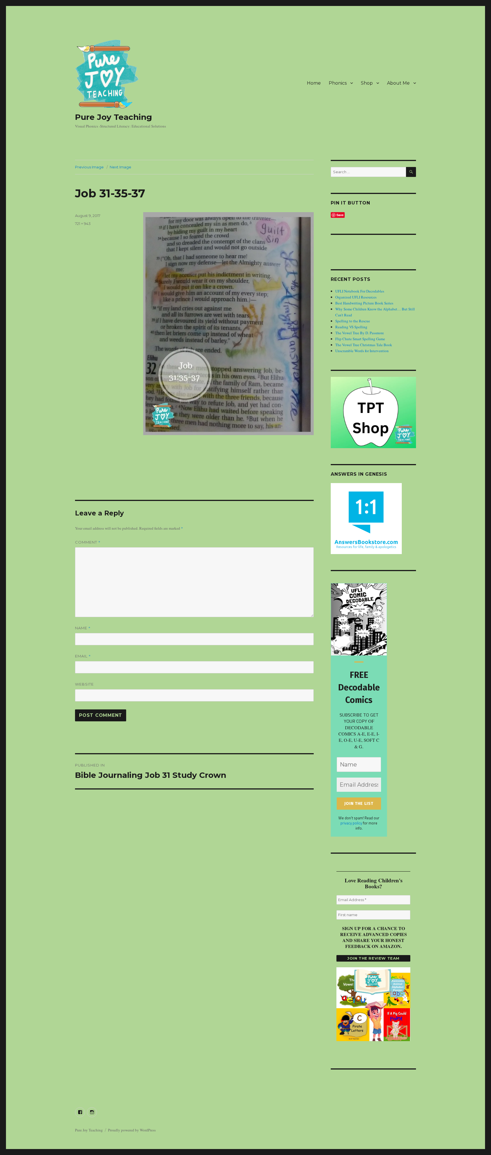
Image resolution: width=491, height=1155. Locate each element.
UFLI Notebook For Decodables (359, 291)
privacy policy (351, 823)
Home (314, 83)
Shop (367, 83)
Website (84, 684)
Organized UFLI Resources (355, 297)
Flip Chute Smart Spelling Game (360, 338)
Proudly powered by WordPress (132, 1130)
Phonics (338, 83)
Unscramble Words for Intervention (362, 350)
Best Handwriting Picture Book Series (364, 303)
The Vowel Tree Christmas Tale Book (363, 344)
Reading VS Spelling (351, 326)
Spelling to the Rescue (352, 320)
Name (83, 627)
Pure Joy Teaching (113, 117)
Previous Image (89, 167)
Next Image (120, 167)
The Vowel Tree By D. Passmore (359, 332)
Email (83, 656)
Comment (88, 542)
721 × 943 (83, 223)
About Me (398, 83)
